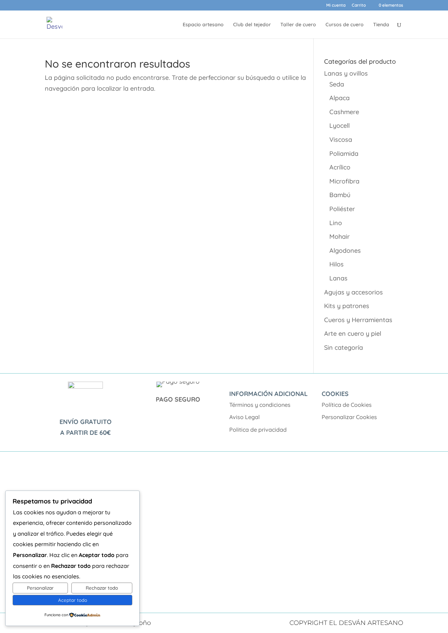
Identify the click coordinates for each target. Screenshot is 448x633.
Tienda (381, 25)
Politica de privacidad (258, 429)
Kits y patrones (346, 306)
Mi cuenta (335, 5)
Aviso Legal (244, 416)
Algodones (345, 250)
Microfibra (344, 181)
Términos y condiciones (259, 404)
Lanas (338, 278)
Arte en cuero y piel (352, 333)
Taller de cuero (298, 25)
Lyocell (339, 125)
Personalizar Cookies (349, 416)
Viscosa (340, 139)
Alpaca (339, 98)
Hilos (336, 264)
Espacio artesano (203, 25)
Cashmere (344, 112)
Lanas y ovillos (346, 73)
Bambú (339, 195)
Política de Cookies (347, 404)
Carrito (359, 5)
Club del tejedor (252, 25)
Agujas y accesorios (353, 292)
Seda (336, 84)
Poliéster (342, 209)
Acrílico (339, 167)
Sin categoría (343, 347)
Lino (335, 223)
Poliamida (343, 153)
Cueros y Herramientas (358, 320)
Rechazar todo (102, 588)
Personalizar (40, 588)
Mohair (339, 236)
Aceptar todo (72, 600)
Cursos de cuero (345, 25)
